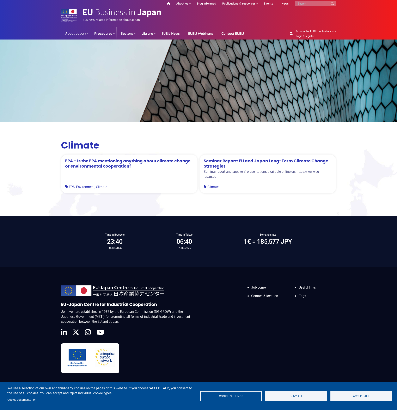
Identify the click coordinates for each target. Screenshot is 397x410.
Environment (85, 187)
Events (268, 3)
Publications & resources (239, 3)
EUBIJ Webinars (200, 33)
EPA (72, 187)
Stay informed (206, 3)
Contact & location (264, 296)
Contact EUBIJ (232, 33)
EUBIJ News (170, 33)
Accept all (361, 396)
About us (182, 3)
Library (147, 33)
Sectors (127, 33)
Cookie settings (231, 396)
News (285, 3)
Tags (302, 296)
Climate (101, 187)
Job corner (259, 287)
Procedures (103, 33)
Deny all (296, 396)
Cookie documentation (21, 400)
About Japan (75, 33)
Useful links (307, 287)
